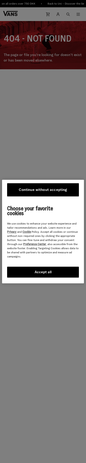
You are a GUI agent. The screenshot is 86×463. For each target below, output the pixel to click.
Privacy (12, 231)
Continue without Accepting (43, 189)
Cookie (26, 231)
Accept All (43, 272)
